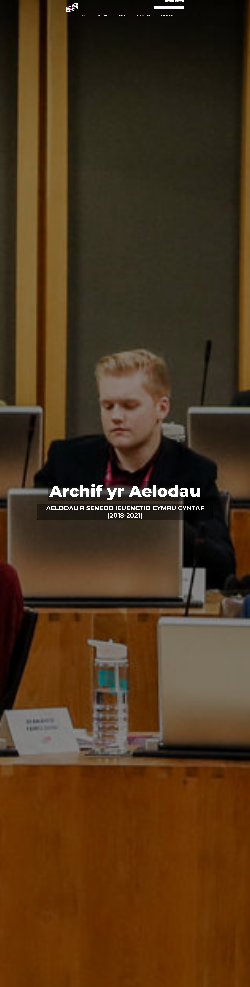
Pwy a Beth (83, 15)
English (179, 1)
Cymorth (169, 1)
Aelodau (103, 15)
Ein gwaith (122, 15)
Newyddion (166, 15)
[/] (72, 8)
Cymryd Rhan (144, 15)
